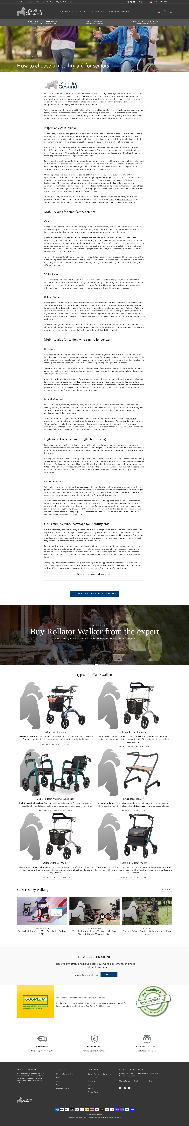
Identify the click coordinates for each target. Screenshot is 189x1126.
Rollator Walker (94, 99)
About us (91, 1081)
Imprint (90, 1088)
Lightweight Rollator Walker (133, 747)
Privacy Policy (93, 1092)
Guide (58, 1081)
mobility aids (78, 110)
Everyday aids (118, 11)
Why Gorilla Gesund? (64, 2)
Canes (47, 226)
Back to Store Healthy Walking (96, 594)
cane (76, 96)
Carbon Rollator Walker (55, 744)
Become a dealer (63, 1088)
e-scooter (112, 99)
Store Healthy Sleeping (25, 2)
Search (59, 1085)
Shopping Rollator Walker (133, 877)
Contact (91, 1085)
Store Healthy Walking (44, 2)
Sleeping (65, 11)
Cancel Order (93, 1077)
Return (59, 1077)
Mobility (82, 11)
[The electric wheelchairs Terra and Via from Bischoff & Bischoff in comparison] (94, 911)
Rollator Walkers (86, 302)
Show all (166, 889)
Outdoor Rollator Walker (55, 877)
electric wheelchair (70, 487)
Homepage (21, 57)
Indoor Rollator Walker (133, 811)
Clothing (98, 11)
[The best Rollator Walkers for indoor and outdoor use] (147, 911)
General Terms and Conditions (99, 1074)
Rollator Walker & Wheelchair (55, 811)
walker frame (52, 279)
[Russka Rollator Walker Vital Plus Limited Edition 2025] (42, 911)
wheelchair (79, 99)
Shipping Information (64, 1074)
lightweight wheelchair (96, 445)
